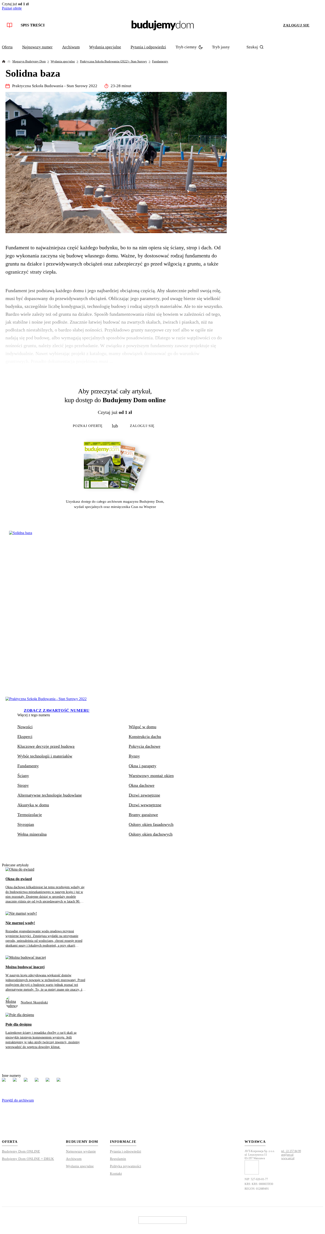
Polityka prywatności (125, 1166)
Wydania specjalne (105, 47)
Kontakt (116, 1173)
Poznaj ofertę (12, 8)
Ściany (23, 775)
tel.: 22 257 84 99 (291, 1151)
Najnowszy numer (37, 47)
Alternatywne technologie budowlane (49, 795)
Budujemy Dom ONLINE (21, 1151)
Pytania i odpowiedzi (148, 47)
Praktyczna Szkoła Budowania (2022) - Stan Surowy (113, 61)
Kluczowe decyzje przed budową (45, 746)
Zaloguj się (296, 25)
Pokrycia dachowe (144, 746)
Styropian (25, 824)
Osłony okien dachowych (150, 834)
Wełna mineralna (32, 834)
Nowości (25, 726)
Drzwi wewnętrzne (145, 805)
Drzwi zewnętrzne (144, 795)
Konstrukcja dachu (145, 736)
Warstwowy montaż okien (151, 775)
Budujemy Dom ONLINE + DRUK (28, 1159)
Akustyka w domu (33, 805)
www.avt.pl (287, 1158)
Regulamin (118, 1159)
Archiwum (71, 47)
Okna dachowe (141, 785)
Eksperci (24, 736)
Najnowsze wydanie (81, 1151)
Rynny (134, 756)
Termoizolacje (29, 814)
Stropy (23, 785)
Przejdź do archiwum (18, 1100)
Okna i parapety (142, 765)
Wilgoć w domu (142, 726)
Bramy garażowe (143, 814)
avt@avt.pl (287, 1154)
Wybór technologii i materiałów (44, 756)
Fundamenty (160, 61)
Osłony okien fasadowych (151, 824)
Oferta (7, 47)
